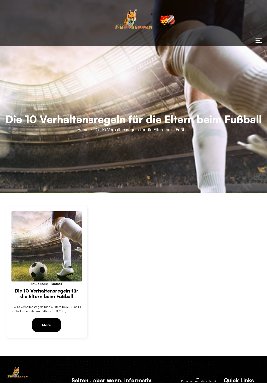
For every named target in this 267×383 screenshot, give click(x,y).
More (46, 325)
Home (82, 129)
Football (56, 283)
